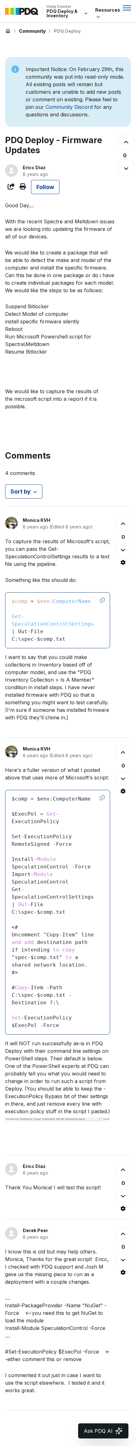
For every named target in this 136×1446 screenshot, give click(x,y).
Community (32, 31)
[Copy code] (102, 600)
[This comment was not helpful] (123, 550)
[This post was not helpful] (126, 168)
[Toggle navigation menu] (126, 8)
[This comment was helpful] (123, 524)
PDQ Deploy (67, 31)
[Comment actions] (123, 562)
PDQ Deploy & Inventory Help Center (8, 31)
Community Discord (69, 107)
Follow (45, 187)
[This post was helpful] (126, 142)
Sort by (20, 491)
